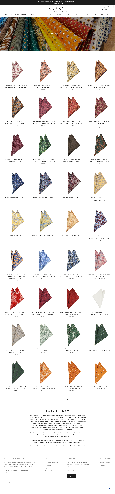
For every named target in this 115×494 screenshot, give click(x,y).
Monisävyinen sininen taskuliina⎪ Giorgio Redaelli (43, 275)
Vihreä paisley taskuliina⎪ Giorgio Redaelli (71, 349)
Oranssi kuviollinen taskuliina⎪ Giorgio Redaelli (43, 387)
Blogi (95, 14)
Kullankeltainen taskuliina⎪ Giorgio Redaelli (43, 236)
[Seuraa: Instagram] (9, 483)
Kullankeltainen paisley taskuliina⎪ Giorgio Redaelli (71, 86)
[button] (108, 6)
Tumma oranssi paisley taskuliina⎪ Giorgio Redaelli (16, 122)
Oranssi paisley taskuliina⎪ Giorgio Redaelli (43, 86)
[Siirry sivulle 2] (67, 399)
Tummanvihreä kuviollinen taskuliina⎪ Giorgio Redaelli (43, 160)
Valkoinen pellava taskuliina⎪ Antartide (99, 313)
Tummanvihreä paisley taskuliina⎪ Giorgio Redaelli (99, 160)
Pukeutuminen (20, 14)
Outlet (87, 14)
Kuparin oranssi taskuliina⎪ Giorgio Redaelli (99, 86)
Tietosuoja (102, 465)
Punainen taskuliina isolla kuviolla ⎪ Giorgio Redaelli (16, 313)
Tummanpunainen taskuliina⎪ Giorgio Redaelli (71, 313)
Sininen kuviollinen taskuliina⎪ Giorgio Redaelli (71, 275)
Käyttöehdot (48, 468)
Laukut (51, 14)
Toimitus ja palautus (105, 462)
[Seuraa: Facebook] (5, 483)
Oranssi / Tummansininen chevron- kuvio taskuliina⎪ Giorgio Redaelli (16, 276)
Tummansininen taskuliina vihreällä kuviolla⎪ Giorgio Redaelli (16, 388)
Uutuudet (8, 14)
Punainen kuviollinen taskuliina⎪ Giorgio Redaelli (71, 122)
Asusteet (33, 14)
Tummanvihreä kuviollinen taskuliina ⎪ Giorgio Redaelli (99, 349)
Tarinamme (48, 465)
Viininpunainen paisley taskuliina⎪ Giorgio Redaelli (71, 198)
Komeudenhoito (63, 14)
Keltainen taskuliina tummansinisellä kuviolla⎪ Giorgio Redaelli (99, 199)
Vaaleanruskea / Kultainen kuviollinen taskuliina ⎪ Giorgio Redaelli (15, 350)
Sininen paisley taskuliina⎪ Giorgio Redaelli (43, 198)
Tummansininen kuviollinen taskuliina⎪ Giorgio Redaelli (16, 198)
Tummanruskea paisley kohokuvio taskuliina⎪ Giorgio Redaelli (71, 161)
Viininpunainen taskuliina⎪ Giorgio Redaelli (16, 160)
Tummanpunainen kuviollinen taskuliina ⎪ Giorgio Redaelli (43, 313)
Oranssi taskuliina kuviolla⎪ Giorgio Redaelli (99, 387)
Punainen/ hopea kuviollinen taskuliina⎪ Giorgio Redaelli (16, 86)
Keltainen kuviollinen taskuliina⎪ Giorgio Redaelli (16, 236)
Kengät (42, 14)
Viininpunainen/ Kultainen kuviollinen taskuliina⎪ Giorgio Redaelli (99, 123)
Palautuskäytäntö (49, 471)
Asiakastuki (103, 471)
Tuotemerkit (105, 14)
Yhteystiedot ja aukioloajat (52, 462)
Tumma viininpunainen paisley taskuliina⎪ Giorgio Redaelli (43, 122)
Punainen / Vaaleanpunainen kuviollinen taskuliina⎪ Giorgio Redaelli (99, 276)
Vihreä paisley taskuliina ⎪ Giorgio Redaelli (43, 349)
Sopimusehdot (103, 468)
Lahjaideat (77, 14)
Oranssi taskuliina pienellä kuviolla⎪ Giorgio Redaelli (71, 387)
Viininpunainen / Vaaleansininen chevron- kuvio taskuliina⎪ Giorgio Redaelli (99, 238)
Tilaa (71, 476)
